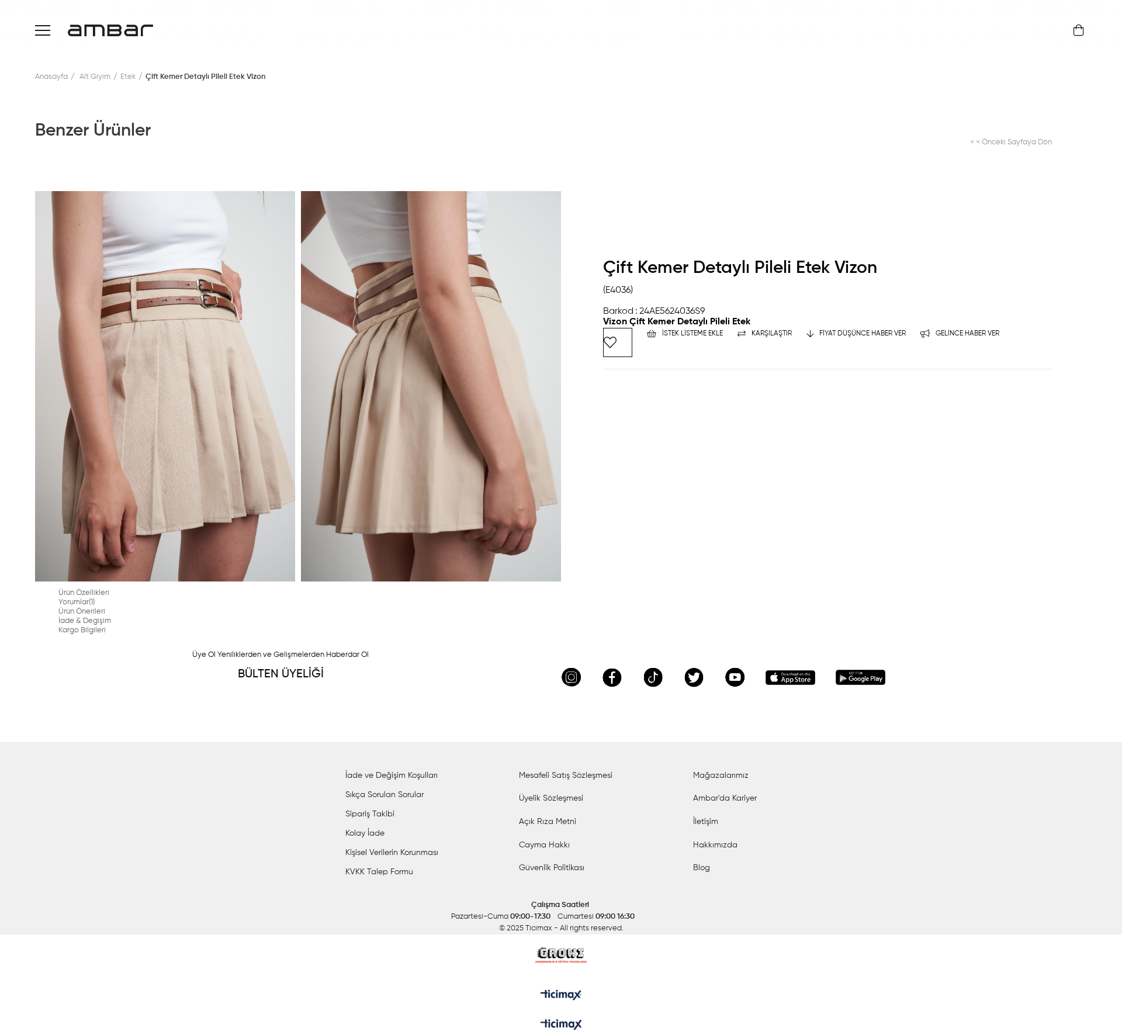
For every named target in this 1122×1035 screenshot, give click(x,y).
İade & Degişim (84, 621)
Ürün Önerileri (81, 611)
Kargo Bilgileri (82, 630)
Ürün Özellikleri (83, 593)
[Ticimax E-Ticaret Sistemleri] (561, 1025)
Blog (701, 868)
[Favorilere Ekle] (617, 342)
